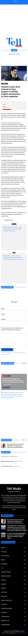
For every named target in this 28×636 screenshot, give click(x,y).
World (3, 588)
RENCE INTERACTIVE (20, 632)
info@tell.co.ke (16, 466)
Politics (4, 552)
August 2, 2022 (5, 98)
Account (15, 1)
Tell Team (14, 302)
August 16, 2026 (7, 384)
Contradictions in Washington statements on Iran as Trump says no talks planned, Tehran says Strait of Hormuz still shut (17, 528)
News (2, 83)
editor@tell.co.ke (18, 461)
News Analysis (6, 600)
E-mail (3, 314)
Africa (3, 580)
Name (3, 308)
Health (3, 596)
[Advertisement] (14, 21)
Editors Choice (6, 572)
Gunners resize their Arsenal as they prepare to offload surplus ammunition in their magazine (10, 91)
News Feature (6, 576)
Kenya (3, 560)
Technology (5, 616)
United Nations (6, 608)
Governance (5, 624)
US (2, 568)
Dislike (4, 106)
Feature (4, 604)
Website (3, 319)
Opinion (3, 612)
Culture (4, 592)
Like (4, 104)
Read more (6, 387)
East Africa (5, 556)
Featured (5, 376)
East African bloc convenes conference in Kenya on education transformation (15, 445)
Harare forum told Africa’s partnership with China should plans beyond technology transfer (14, 380)
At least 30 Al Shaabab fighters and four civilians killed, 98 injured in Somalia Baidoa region (16, 535)
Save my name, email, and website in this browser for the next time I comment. (12, 329)
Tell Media (14, 488)
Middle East (5, 620)
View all (24, 363)
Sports (6, 83)
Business (4, 564)
